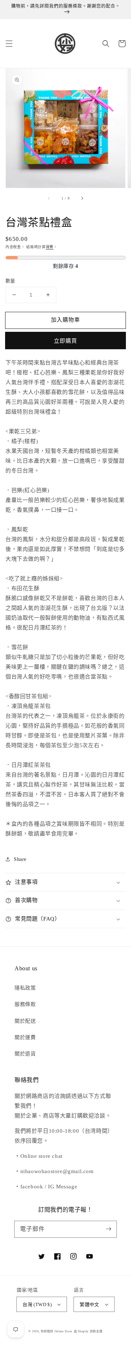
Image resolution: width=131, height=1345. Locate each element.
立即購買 (65, 341)
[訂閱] (108, 1229)
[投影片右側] (82, 198)
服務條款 (25, 1004)
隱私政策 (25, 988)
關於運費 (25, 1037)
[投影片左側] (49, 198)
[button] (9, 44)
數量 (10, 280)
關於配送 (25, 1021)
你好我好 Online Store (56, 1331)
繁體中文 (89, 1304)
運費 (49, 247)
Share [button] (20, 859)
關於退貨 (25, 1053)
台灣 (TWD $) (37, 1304)
